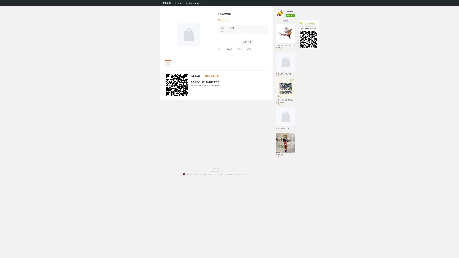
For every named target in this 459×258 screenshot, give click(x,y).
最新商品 (189, 3)
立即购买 (228, 42)
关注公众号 (290, 15)
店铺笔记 (198, 3)
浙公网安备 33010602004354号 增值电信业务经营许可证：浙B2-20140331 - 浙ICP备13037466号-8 (218, 174)
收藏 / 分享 (247, 42)
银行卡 (239, 49)
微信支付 (229, 49)
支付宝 (249, 49)
